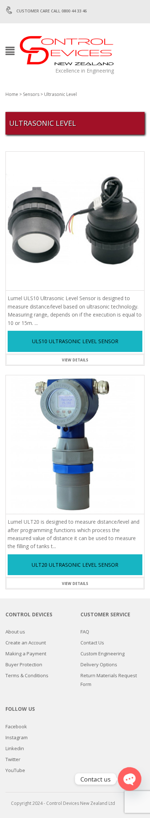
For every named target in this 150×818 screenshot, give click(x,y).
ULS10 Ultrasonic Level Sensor (75, 341)
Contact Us (92, 642)
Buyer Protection (23, 664)
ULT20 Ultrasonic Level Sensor (75, 564)
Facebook (16, 726)
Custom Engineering (102, 653)
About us (15, 631)
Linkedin (14, 748)
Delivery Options (98, 664)
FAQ (84, 631)
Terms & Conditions (26, 675)
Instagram (16, 737)
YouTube (15, 770)
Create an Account (25, 642)
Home (11, 94)
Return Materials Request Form (108, 679)
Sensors (31, 94)
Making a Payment (25, 653)
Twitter (12, 759)
